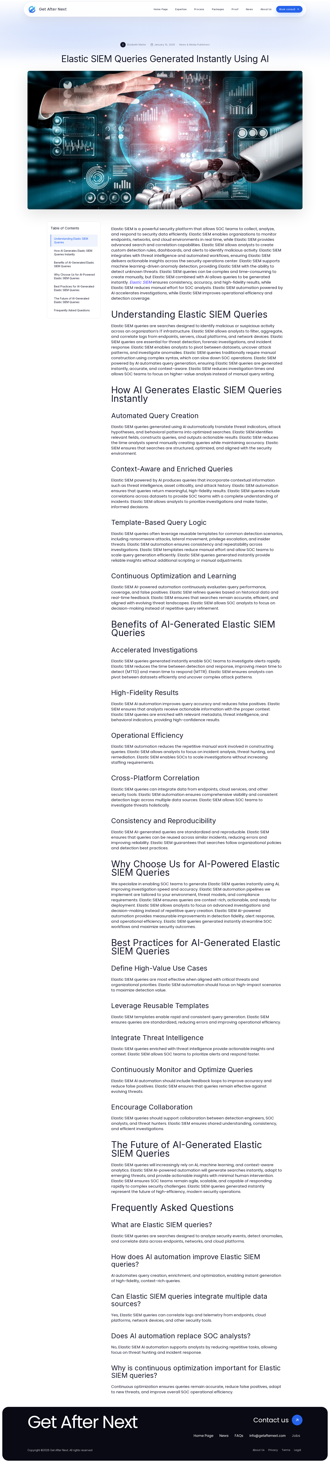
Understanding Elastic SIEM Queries (71, 240)
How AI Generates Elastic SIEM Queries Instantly (73, 252)
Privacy (273, 1450)
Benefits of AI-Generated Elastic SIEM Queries (74, 264)
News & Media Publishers (194, 44)
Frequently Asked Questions (72, 310)
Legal (297, 1450)
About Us (258, 1450)
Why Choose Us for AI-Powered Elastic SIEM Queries (74, 276)
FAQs (239, 1435)
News (224, 1435)
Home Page (203, 1435)
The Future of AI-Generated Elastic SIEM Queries (71, 300)
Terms (286, 1450)
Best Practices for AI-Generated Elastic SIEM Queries (74, 288)
